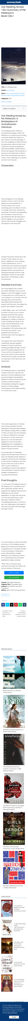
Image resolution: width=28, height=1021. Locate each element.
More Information (12, 1013)
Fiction (8, 93)
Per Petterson (11, 90)
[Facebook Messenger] (7, 605)
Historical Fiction (15, 93)
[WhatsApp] (20, 605)
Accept (14, 1017)
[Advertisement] (14, 32)
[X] (12, 605)
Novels (8, 95)
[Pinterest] (16, 605)
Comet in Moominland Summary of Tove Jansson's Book (20, 613)
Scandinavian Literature (17, 95)
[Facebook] (3, 605)
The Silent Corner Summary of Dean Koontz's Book (7, 613)
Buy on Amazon (14, 577)
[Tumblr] (24, 605)
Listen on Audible (6, 102)
